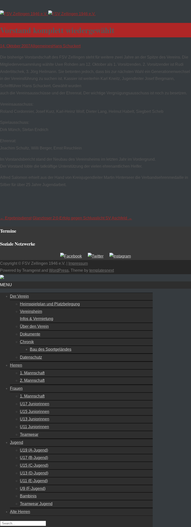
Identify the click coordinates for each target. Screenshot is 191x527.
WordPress (59, 270)
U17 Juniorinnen (34, 404)
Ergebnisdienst (16, 218)
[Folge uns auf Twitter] (95, 256)
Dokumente (30, 334)
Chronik (27, 342)
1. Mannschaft (32, 373)
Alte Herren (20, 512)
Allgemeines (41, 46)
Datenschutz (31, 357)
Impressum (78, 263)
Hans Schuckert (66, 46)
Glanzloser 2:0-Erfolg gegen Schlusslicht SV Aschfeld (82, 218)
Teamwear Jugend (36, 504)
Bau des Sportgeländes (50, 349)
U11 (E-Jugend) (34, 481)
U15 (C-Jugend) (34, 465)
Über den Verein (34, 326)
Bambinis (28, 496)
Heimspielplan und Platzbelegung (50, 304)
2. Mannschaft (32, 380)
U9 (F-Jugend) (33, 488)
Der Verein (19, 296)
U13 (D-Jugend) (34, 473)
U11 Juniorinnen (34, 427)
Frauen (16, 388)
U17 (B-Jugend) (34, 458)
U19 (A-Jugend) (34, 450)
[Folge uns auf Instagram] (120, 256)
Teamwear (29, 434)
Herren (16, 365)
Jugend (16, 442)
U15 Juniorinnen (34, 411)
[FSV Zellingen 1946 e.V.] (48, 14)
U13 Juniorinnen (34, 419)
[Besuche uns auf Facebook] (71, 256)
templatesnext (101, 270)
